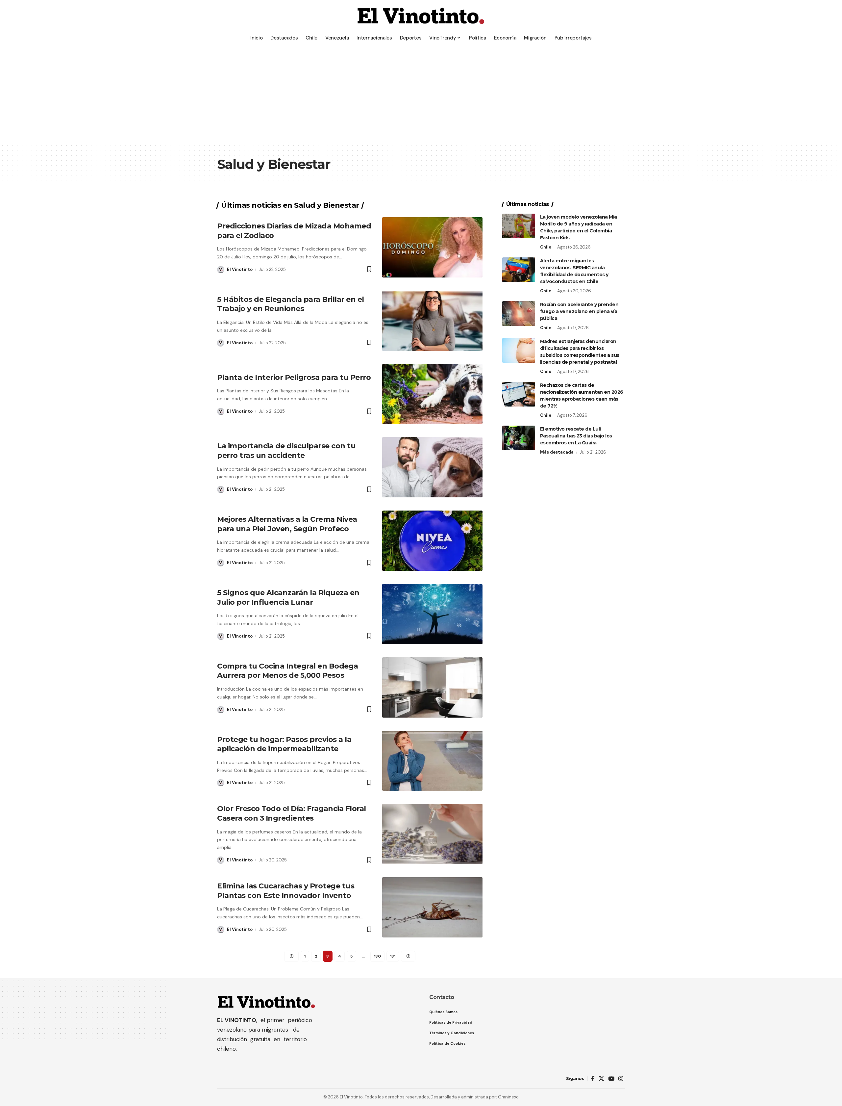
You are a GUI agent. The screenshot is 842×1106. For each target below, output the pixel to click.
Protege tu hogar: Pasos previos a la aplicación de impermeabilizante (284, 744)
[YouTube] (611, 1079)
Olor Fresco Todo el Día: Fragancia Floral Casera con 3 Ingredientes (291, 813)
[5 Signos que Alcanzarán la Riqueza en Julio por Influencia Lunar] (432, 614)
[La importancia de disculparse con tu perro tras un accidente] (432, 467)
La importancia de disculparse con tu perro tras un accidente (286, 450)
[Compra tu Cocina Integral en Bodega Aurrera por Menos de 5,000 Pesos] (432, 687)
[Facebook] (592, 1079)
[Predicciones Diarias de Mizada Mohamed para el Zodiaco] (432, 247)
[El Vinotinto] (421, 16)
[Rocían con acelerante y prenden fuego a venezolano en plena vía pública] (518, 313)
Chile (545, 247)
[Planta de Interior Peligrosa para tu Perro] (432, 394)
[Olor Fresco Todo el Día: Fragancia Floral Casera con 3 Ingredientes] (432, 834)
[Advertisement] (421, 94)
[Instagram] (621, 1079)
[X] (601, 1079)
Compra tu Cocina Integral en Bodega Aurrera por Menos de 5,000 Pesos (287, 671)
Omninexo (508, 1097)
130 (377, 956)
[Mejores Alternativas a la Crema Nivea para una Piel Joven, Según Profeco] (432, 541)
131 (392, 956)
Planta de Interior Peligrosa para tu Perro (294, 377)
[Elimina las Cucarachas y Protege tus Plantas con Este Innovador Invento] (432, 907)
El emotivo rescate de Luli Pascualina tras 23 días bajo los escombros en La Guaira (576, 436)
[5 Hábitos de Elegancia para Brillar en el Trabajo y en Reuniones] (432, 321)
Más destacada (557, 452)
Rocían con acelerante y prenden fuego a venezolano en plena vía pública (579, 311)
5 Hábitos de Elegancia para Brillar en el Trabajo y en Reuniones (290, 304)
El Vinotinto (240, 269)
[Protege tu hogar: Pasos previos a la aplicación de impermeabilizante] (432, 761)
